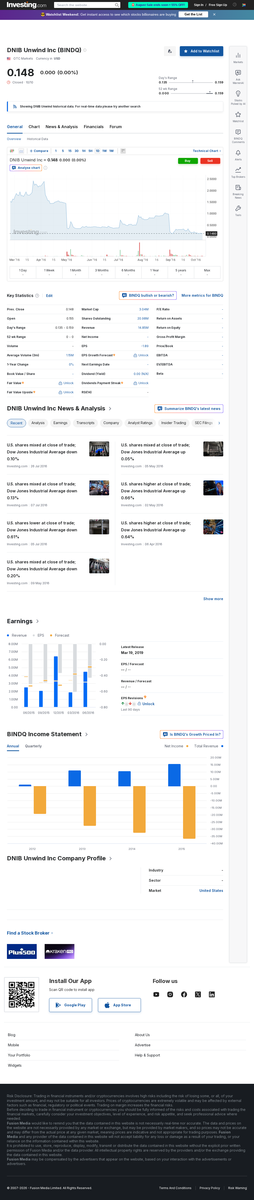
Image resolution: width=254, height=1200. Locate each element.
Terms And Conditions (175, 1188)
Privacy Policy (210, 1188)
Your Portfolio (19, 1055)
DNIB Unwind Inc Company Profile (56, 858)
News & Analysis (62, 126)
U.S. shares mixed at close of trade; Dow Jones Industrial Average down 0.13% (42, 490)
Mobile (13, 1045)
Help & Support (147, 1055)
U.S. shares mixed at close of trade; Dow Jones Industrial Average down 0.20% (42, 568)
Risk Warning (237, 1188)
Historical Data (37, 139)
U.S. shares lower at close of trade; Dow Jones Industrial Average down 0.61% (42, 529)
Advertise (143, 1045)
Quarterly (33, 746)
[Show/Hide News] (123, 151)
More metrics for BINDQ (202, 295)
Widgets (15, 1065)
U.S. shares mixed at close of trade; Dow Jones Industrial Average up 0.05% (155, 451)
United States (211, 890)
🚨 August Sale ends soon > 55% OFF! (158, 5)
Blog (11, 1035)
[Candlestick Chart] (12, 151)
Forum (116, 126)
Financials (94, 126)
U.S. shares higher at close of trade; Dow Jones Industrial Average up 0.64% (156, 529)
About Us (142, 1035)
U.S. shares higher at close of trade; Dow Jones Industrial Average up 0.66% (156, 490)
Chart (34, 126)
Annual (13, 746)
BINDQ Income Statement (44, 734)
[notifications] (235, 4)
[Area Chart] (21, 151)
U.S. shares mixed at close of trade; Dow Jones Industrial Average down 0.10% (42, 451)
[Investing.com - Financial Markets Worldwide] (26, 4)
